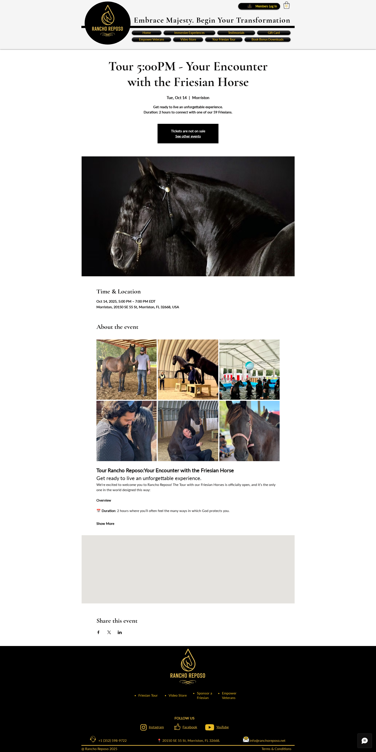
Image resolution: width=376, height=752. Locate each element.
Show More (105, 523)
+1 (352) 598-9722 (109, 740)
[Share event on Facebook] (98, 632)
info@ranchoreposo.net (252, 740)
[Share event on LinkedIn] (120, 632)
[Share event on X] (109, 632)
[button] (287, 5)
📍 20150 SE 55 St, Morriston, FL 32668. (188, 740)
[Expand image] (126, 370)
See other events (188, 136)
